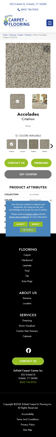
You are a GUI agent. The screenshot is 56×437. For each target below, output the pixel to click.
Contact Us (16, 163)
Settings (28, 230)
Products (28, 35)
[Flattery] (44, 144)
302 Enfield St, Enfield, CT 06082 (28, 4)
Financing (41, 163)
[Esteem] (33, 144)
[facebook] (28, 350)
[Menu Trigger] (49, 23)
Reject (35, 224)
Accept (20, 224)
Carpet (20, 35)
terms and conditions (19, 217)
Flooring (13, 35)
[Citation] (11, 144)
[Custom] (22, 144)
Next (51, 99)
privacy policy (32, 214)
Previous (4, 99)
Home (5, 35)
